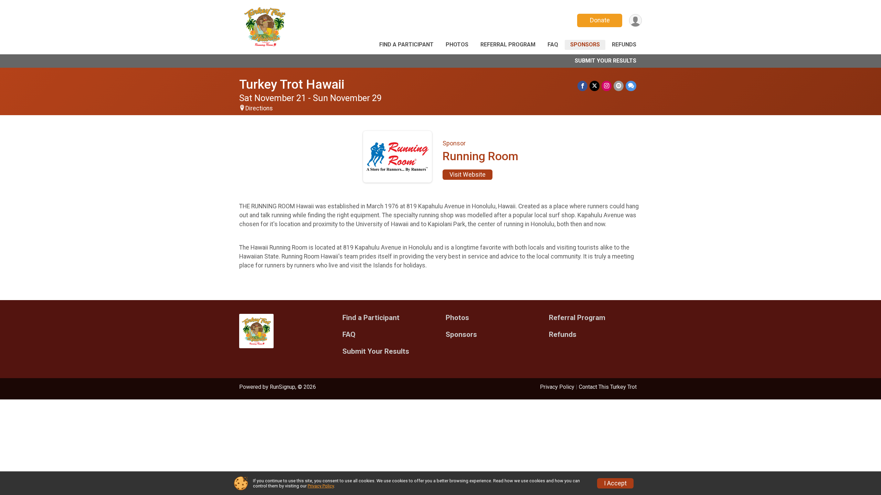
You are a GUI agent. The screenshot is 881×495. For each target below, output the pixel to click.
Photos (457, 44)
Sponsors (585, 44)
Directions (259, 108)
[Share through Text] (631, 86)
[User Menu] (635, 20)
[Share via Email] (619, 86)
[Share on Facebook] (582, 86)
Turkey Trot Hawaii (291, 84)
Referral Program (507, 44)
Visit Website (467, 174)
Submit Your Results (605, 60)
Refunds (624, 44)
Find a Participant (406, 44)
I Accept (615, 483)
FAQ (553, 44)
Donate (600, 20)
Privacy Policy (557, 387)
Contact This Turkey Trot (608, 387)
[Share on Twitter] (594, 86)
